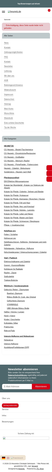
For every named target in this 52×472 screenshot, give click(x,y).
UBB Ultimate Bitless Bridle (18, 308)
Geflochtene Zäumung (16, 301)
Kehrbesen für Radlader (13, 269)
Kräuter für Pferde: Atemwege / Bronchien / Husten (24, 199)
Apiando (21, 469)
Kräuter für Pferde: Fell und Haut (17, 203)
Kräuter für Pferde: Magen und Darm (18, 218)
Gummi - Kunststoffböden (14, 265)
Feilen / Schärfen (11, 234)
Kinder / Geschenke (12, 319)
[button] (47, 11)
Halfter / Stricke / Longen (14, 312)
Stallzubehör (9, 276)
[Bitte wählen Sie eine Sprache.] (4, 458)
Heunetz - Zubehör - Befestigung (17, 168)
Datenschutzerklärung (17, 375)
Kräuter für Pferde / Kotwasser (16, 195)
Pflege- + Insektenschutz (14, 225)
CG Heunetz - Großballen (14, 157)
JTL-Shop (40, 469)
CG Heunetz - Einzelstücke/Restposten (20, 153)
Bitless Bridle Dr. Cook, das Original (21, 297)
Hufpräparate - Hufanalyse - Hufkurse (19, 248)
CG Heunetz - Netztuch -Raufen (17, 161)
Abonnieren (41, 386)
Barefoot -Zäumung (14, 293)
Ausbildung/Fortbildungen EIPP (16, 347)
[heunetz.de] (14, 12)
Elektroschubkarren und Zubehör (17, 262)
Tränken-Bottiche (11, 280)
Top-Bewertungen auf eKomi (28, 4)
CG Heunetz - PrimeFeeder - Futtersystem (21, 164)
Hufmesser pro (10, 238)
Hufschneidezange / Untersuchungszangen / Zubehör (25, 252)
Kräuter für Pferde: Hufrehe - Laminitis (19, 210)
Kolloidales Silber (11, 323)
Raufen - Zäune (10, 273)
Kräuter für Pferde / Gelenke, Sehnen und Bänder (24, 192)
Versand (35, 466)
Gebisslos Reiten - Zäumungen (16, 290)
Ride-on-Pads (9, 331)
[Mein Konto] (42, 11)
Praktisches (9, 327)
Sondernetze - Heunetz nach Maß (17, 172)
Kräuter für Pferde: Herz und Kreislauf (19, 206)
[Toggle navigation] (3, 11)
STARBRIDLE (12, 304)
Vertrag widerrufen (10, 405)
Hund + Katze (9, 316)
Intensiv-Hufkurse (11, 344)
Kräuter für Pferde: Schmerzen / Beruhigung (21, 221)
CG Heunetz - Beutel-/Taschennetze (18, 150)
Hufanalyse (8, 340)
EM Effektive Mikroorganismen (16, 181)
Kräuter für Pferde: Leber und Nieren (18, 214)
